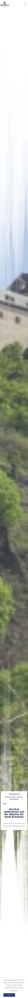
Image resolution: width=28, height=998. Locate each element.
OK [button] (9, 995)
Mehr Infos (14, 990)
